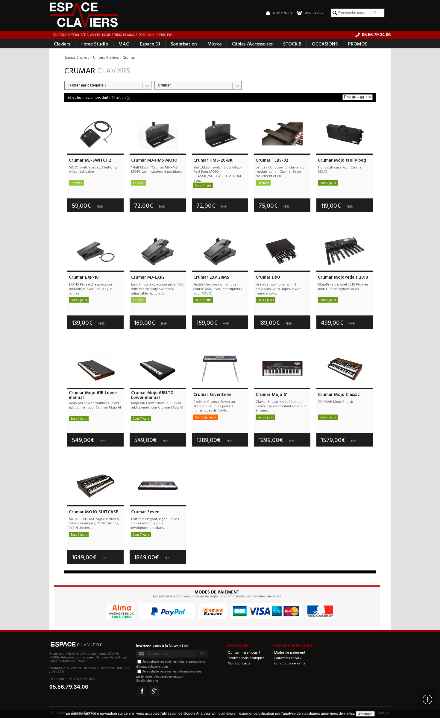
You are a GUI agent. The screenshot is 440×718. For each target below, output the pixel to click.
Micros (214, 43)
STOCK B (292, 43)
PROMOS (357, 43)
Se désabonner (147, 680)
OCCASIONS (325, 43)
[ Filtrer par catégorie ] (87, 85)
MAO (124, 43)
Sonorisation (184, 43)
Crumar (164, 85)
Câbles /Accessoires (252, 43)
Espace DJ (150, 43)
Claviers (62, 43)
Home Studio (94, 43)
